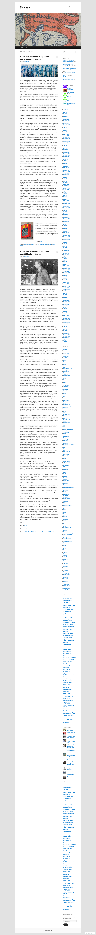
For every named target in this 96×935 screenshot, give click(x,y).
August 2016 (65, 274)
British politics (66, 370)
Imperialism (65, 443)
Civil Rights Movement (68, 609)
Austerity (65, 357)
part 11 (25, 525)
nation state (65, 486)
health (64, 435)
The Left (65, 556)
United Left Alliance (67, 580)
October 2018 (66, 238)
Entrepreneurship (66, 410)
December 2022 (66, 170)
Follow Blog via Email (68, 914)
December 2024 (66, 137)
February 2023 (66, 167)
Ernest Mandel (44, 244)
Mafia (64, 475)
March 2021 (65, 199)
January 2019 (66, 234)
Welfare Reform (66, 585)
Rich (64, 522)
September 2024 (66, 141)
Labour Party (66, 466)
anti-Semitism (66, 356)
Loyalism (65, 473)
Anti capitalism (66, 353)
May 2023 (65, 163)
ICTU (64, 441)
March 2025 (65, 133)
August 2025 (65, 126)
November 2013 (66, 319)
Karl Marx (28, 244)
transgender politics (68, 700)
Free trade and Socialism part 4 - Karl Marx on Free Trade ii (71, 773)
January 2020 (66, 217)
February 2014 (66, 315)
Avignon (65, 359)
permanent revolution (67, 506)
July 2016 (65, 275)
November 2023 (66, 155)
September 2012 (66, 339)
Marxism (32, 244)
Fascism (65, 415)
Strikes (64, 548)
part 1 (41, 241)
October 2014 (66, 304)
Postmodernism (66, 511)
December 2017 (66, 252)
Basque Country (66, 361)
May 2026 (65, 113)
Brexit (64, 367)
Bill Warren (39, 244)
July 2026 (65, 111)
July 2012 (65, 341)
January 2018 (66, 250)
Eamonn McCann (66, 404)
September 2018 (66, 239)
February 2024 (66, 151)
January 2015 (66, 300)
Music (64, 484)
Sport (64, 545)
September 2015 (66, 289)
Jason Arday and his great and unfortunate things (71, 741)
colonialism (65, 386)
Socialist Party (66, 540)
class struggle (66, 383)
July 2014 (65, 308)
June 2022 (65, 178)
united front (65, 577)
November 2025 (66, 122)
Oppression (65, 501)
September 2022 (66, 174)
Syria (64, 549)
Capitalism (26, 531)
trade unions (66, 564)
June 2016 (65, 276)
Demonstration (66, 399)
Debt (64, 396)
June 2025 (65, 129)
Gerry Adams (66, 432)
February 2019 (66, 232)
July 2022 (65, 177)
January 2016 (66, 283)
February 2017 (66, 265)
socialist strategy (66, 691)
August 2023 (65, 159)
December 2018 (66, 235)
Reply (39, 532)
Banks (64, 360)
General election (66, 430)
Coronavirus (65, 389)
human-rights (66, 439)
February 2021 (66, 200)
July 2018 (65, 242)
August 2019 (65, 224)
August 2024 (65, 142)
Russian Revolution (67, 527)
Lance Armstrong (66, 468)
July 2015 (65, 292)
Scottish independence (68, 531)
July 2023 (65, 160)
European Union (66, 414)
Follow (66, 924)
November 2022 (66, 171)
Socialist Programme (67, 541)
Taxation (65, 552)
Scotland (65, 530)
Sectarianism (66, 535)
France (64, 421)
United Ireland (66, 578)
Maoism (65, 476)
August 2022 (65, 175)
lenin (73, 640)
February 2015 (66, 298)
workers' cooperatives (67, 717)
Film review (65, 417)
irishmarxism (69, 102)
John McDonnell (66, 462)
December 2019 (66, 218)
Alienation (65, 350)
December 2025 (66, 120)
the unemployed (66, 560)
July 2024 (65, 144)
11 (57, 56)
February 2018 (66, 249)
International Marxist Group (69, 444)
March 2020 (65, 214)
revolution (65, 520)
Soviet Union (66, 544)
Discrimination (66, 400)
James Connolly (66, 459)
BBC (64, 363)
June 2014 (65, 310)
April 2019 (65, 229)
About (26, 47)
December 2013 (66, 318)
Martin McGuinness (67, 477)
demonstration (72, 619)
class (64, 382)
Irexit (64, 450)
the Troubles (65, 559)
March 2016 (65, 280)
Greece (64, 433)
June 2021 (65, 195)
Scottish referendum (67, 680)
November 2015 (66, 286)
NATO (64, 491)
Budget (64, 372)
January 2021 (66, 202)
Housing (65, 437)
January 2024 (66, 152)
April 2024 (65, 148)
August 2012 (65, 340)
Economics (65, 407)
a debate (34, 425)
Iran (64, 448)
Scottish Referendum (67, 534)
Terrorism (65, 553)
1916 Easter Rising (67, 347)
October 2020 (66, 206)
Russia (64, 526)
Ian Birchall (65, 440)
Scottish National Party (68, 533)
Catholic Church (66, 375)
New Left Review (42, 531)
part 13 (26, 528)
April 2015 (65, 296)
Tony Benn (65, 563)
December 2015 (66, 285)
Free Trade (65, 423)
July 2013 (65, 325)
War (64, 582)
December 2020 (66, 203)
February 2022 (66, 184)
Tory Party (72, 696)
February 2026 (66, 117)
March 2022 (65, 182)
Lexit (64, 642)
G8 (64, 425)
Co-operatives (66, 385)
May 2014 (65, 311)
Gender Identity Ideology (68, 429)
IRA (64, 447)
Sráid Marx (25, 6)
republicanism (66, 517)
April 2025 (65, 131)
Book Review (66, 365)
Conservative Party (67, 388)
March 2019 (65, 231)
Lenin (64, 472)
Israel (64, 458)
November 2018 (66, 236)
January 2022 (66, 185)
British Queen (66, 371)
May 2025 (65, 130)
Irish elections (66, 453)
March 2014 (65, 314)
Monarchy (65, 482)
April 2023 (65, 164)
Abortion (65, 349)
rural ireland (65, 524)
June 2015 (65, 293)
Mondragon (65, 483)
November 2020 (66, 204)
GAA (64, 426)
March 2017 (65, 264)
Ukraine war (67, 707)
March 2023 (65, 166)
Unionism (65, 576)
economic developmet (67, 406)
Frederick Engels (66, 422)
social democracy (67, 538)
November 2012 (66, 336)
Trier (64, 567)
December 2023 (66, 153)
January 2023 (66, 169)
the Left (66, 693)
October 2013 (66, 321)
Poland (64, 508)
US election (65, 581)
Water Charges (66, 584)
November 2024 (66, 138)
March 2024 (65, 149)
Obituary (65, 500)
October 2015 (66, 287)
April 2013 (65, 329)
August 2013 (65, 323)
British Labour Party (67, 368)
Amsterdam (65, 352)
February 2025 (66, 134)
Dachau (64, 393)
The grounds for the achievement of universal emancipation (69, 74)
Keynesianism (66, 465)
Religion (65, 516)
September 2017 (66, 256)
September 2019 (66, 222)
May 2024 (65, 146)
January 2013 (66, 333)
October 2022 (66, 173)
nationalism (67, 649)
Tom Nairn (65, 562)
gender (73, 626)
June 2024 (65, 145)
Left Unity (65, 471)
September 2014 (66, 305)
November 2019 (66, 220)
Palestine (65, 502)
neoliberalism (66, 494)
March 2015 (65, 297)
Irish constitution (66, 451)
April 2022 (65, 181)
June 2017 (65, 260)
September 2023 (66, 158)
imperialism (67, 633)
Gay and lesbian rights (68, 428)
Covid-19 (65, 390)
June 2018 (65, 243)
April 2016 (65, 279)
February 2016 (66, 282)
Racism (64, 512)
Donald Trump (66, 401)
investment (65, 446)
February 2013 (66, 332)
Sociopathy (65, 542)
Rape (64, 513)
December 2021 (66, 187)
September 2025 (66, 124)
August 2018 (65, 240)
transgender (65, 566)
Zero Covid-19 (65, 724)
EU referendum (68, 620)
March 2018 (65, 247)
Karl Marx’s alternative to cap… (71, 103)
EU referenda (66, 412)
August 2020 (65, 209)
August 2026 (65, 109)
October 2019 (66, 221)
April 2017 (65, 263)
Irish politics (66, 455)
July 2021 (65, 193)
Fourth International (67, 419)
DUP (64, 620)
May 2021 (65, 196)
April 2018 (65, 246)
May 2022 (65, 180)
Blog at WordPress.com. (48, 930)
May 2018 (65, 245)
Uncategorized (66, 573)
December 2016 (66, 268)
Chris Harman (66, 379)
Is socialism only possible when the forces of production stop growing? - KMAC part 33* (71, 756)
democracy (65, 397)
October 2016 (66, 271)
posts (48, 230)
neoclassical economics (68, 493)
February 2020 (66, 216)
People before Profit (67, 505)
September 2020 (66, 207)
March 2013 (65, 330)
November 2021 (66, 188)
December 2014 (66, 301)
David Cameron (66, 395)
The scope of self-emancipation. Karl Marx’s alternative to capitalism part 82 (69, 68)
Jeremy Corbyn (66, 461)
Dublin (64, 403)
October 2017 (66, 254)
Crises (25, 244)
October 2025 (66, 123)
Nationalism (65, 490)
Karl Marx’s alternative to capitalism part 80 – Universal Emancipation (69, 78)
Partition (65, 504)
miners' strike (66, 480)
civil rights (65, 381)
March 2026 (65, 116)
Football (65, 418)
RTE (64, 523)
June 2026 (65, 112)
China (64, 378)
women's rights (71, 715)
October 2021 (66, 189)
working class (66, 589)
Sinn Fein (65, 537)
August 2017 (65, 257)
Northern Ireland (66, 497)
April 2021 (65, 198)
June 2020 (65, 210)
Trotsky (64, 569)
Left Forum (65, 469)
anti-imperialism (66, 354)
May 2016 (65, 278)
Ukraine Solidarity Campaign (68, 705)
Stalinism (65, 546)
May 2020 (65, 211)
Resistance (65, 519)
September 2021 (66, 191)
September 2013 (66, 322)
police (64, 509)
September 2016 (66, 272)
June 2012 (65, 343)
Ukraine (64, 571)
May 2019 (65, 228)
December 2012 (66, 334)
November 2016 (66, 269)
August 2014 (65, 307)
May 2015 (65, 294)
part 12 (40, 238)
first (46, 230)
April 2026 (65, 115)
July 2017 (65, 258)
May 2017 (65, 261)
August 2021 (65, 192)
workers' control (66, 588)
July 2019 (65, 225)
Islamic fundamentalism (68, 457)
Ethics (64, 411)
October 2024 (66, 140)
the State (65, 558)
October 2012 (66, 337)
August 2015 (65, 290)
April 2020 (65, 213)
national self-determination (68, 487)
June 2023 (65, 162)
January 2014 (66, 316)
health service (66, 436)
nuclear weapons (66, 498)
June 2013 (65, 326)
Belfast (64, 364)
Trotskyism (65, 570)
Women (64, 587)
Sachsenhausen (66, 529)
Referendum (65, 515)
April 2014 (65, 312)
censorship (65, 377)
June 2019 (65, 227)
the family (65, 555)
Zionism (65, 591)
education (65, 408)
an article (43, 288)
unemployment (66, 574)
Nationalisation (66, 488)
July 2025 (65, 127)
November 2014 (66, 303)
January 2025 (66, 135)
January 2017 (66, 267)
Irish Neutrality (66, 454)
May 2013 (65, 328)
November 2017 (66, 253)
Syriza (64, 551)
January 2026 (66, 119)
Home (22, 47)
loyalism (67, 642)
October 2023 (66, 156)
